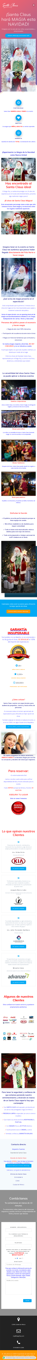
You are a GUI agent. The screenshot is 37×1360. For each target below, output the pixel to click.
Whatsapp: (18, 1261)
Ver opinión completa (18, 868)
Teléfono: (19, 1242)
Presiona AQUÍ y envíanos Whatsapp (18, 611)
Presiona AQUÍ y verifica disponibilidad (18, 726)
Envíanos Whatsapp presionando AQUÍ (18, 35)
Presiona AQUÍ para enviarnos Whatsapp (18, 1165)
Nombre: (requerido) (18, 1227)
